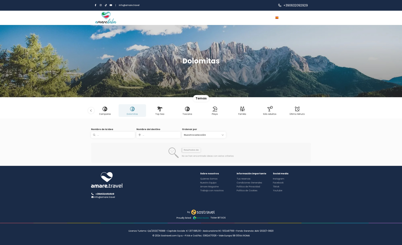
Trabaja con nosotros (212, 190)
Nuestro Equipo (208, 182)
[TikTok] (105, 5)
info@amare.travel (129, 5)
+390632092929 (295, 5)
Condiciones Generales (249, 182)
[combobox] (158, 135)
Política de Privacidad (248, 186)
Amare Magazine (209, 186)
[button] (91, 110)
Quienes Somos (208, 178)
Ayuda (254, 17)
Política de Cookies (247, 190)
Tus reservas (243, 178)
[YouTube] (111, 5)
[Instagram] (100, 5)
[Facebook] (95, 5)
